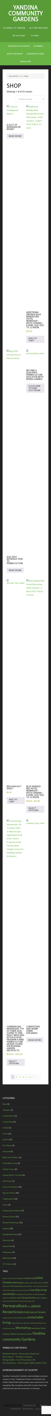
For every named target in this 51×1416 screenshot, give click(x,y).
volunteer (26, 1323)
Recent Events (9, 1216)
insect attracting (38, 1286)
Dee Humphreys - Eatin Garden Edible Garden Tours (25, 1363)
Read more (15, 136)
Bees (5, 1104)
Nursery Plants (9, 1193)
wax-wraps (11, 1328)
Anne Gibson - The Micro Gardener (18, 1357)
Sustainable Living (10, 1234)
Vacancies (7, 1240)
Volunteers (7, 1252)
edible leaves (18, 1282)
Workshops (7, 1258)
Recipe (8, 1312)
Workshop (23, 1328)
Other (5, 1205)
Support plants (7, 1318)
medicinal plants (39, 1294)
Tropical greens (16, 1323)
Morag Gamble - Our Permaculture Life (19, 1360)
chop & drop (12, 1278)
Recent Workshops (11, 1222)
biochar (5, 1278)
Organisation (8, 1199)
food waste (6, 1286)
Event (5, 1133)
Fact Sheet (7, 1145)
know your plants (22, 1290)
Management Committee (24, 1294)
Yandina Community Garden (20, 1334)
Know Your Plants (10, 1187)
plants (36, 1306)
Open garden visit (28, 1301)
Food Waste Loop (10, 1163)
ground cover (28, 1286)
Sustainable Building (20, 1318)
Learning (34, 1289)
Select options (33, 809)
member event (15, 1298)
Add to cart (32, 339)
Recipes (6, 1228)
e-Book (6, 1128)
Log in (38, 1408)
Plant (29, 1307)
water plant (34, 1323)
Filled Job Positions (11, 1157)
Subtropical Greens (35, 1312)
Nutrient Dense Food (14, 1301)
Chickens (6, 1110)
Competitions (8, 1116)
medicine (6, 1298)
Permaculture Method (12, 1210)
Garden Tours (8, 1169)
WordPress (28, 1408)
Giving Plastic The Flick (12, 1175)
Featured (6, 1151)
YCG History (8, 1264)
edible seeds (28, 1283)
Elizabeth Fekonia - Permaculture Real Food (21, 1353)
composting (29, 1278)
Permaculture (15, 1305)
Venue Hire (7, 1246)
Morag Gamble (28, 1297)
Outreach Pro (29, 1405)
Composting (8, 1122)
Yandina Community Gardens (25, 13)
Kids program (11, 1290)
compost (19, 1278)
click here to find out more (34, 388)
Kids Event (7, 1181)
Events (6, 1139)
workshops (35, 1328)
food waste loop (16, 1286)
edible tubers (38, 1283)
